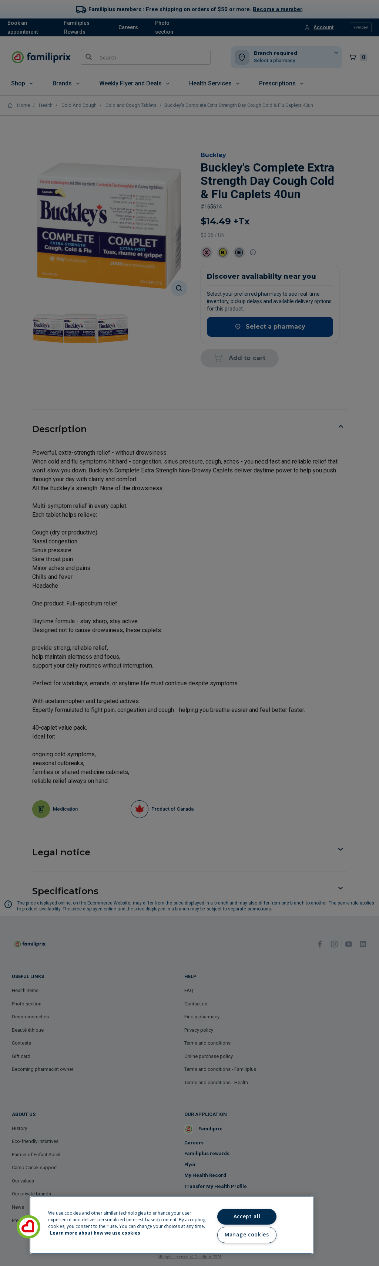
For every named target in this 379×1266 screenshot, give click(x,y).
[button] (28, 1227)
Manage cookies (247, 1234)
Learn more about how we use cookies (95, 1233)
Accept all (247, 1216)
